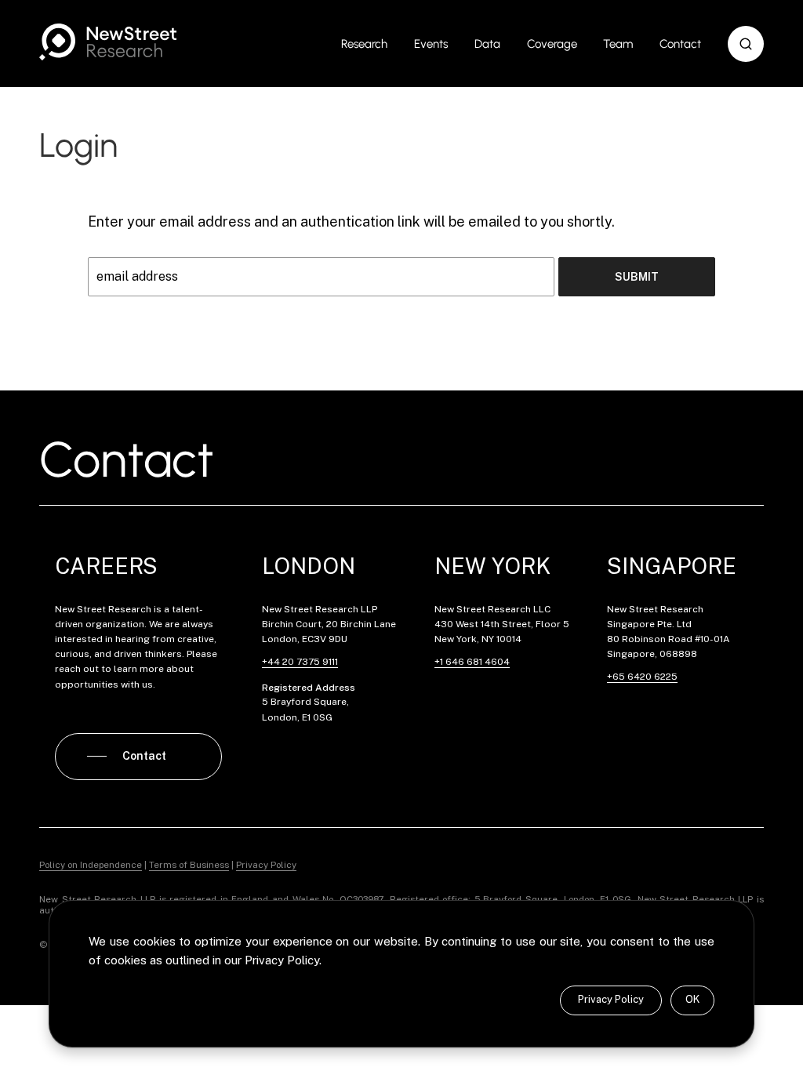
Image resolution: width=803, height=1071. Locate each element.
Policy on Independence (90, 864)
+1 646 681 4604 (472, 661)
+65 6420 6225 (642, 676)
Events (431, 44)
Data (487, 44)
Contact (680, 44)
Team (618, 44)
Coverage (552, 44)
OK (692, 999)
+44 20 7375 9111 (300, 661)
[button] (746, 44)
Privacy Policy (611, 999)
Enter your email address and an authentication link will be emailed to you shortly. (351, 221)
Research (364, 44)
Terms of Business (189, 864)
